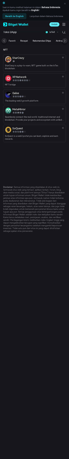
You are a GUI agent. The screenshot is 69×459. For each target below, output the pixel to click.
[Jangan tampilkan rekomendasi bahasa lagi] (65, 3)
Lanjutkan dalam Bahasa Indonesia (46, 16)
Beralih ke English (14, 16)
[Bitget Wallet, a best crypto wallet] (15, 24)
